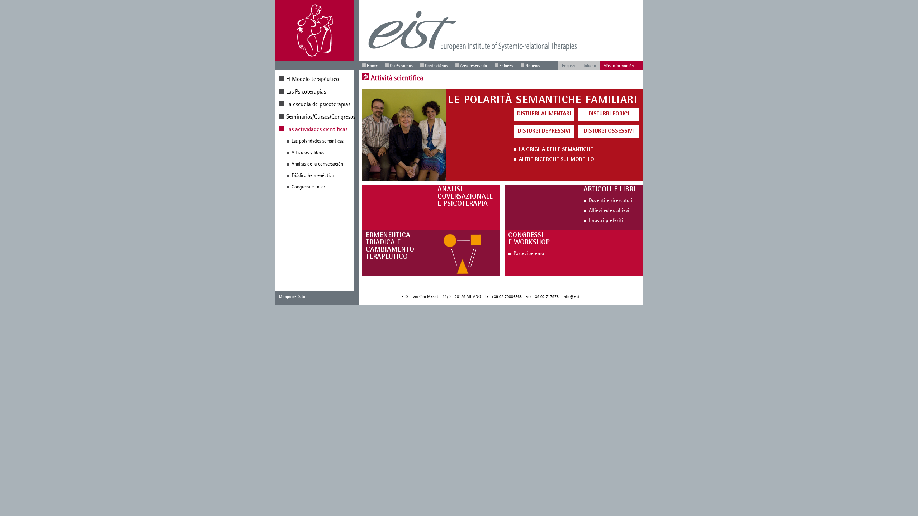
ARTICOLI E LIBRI (609, 190)
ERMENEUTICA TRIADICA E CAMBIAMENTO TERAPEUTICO (390, 246)
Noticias (532, 65)
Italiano (589, 65)
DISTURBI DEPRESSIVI (544, 131)
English (568, 65)
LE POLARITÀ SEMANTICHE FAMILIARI (542, 101)
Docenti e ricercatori (611, 200)
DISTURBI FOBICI (608, 114)
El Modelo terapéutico (312, 78)
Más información (618, 65)
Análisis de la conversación (317, 164)
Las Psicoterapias (306, 91)
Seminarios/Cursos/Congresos (320, 116)
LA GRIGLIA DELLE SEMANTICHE (556, 150)
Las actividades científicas (316, 129)
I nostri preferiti (606, 220)
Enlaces (506, 65)
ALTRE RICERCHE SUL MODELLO (556, 160)
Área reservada (473, 65)
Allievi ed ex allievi (609, 210)
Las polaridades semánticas (318, 141)
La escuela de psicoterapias (318, 104)
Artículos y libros (308, 152)
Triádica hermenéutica (313, 175)
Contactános (436, 65)
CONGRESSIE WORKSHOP (529, 239)
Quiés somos (401, 65)
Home (372, 65)
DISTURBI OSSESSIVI (609, 131)
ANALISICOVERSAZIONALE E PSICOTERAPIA (465, 197)
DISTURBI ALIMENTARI (544, 114)
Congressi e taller (308, 187)
